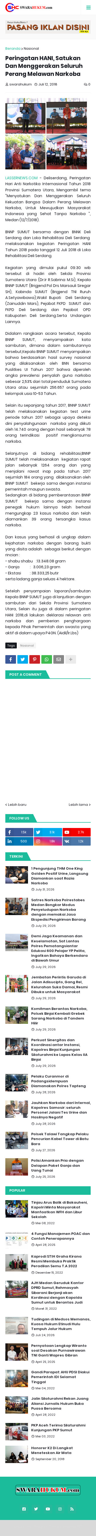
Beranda (13, 48)
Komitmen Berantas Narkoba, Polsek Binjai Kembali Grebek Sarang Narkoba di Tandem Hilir (59, 1016)
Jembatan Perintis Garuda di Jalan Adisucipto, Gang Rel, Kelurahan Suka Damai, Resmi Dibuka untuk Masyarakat (59, 984)
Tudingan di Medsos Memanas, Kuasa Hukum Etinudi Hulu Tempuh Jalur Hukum (60, 1324)
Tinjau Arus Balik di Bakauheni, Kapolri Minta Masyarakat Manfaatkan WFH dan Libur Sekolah (59, 1210)
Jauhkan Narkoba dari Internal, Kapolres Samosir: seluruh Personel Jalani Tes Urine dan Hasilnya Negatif (61, 1110)
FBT (79, 1526)
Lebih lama (78, 804)
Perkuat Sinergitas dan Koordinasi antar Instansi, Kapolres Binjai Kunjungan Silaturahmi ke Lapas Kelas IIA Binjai (59, 1050)
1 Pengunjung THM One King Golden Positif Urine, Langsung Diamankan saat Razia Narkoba (59, 876)
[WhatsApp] (46, 659)
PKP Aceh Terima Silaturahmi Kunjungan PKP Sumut (58, 1428)
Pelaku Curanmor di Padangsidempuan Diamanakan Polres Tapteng (58, 1081)
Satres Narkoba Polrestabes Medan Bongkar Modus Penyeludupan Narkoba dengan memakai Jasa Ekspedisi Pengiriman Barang (58, 910)
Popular (17, 1190)
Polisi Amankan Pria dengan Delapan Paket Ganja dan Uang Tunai (57, 1165)
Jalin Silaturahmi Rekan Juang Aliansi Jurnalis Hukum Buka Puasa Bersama (60, 1403)
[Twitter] (22, 659)
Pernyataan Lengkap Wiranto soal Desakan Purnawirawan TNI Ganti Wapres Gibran (59, 1350)
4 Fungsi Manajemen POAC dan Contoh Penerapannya (60, 1236)
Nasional (31, 48)
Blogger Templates (51, 1526)
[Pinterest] (34, 659)
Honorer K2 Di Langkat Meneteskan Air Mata (52, 1450)
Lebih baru (17, 804)
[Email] (58, 659)
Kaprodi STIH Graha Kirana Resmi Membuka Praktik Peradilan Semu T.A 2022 (56, 1261)
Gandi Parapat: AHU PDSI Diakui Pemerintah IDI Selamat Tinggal (60, 1377)
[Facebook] (10, 659)
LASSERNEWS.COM (21, 178)
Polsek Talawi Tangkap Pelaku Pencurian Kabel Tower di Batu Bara (60, 1139)
